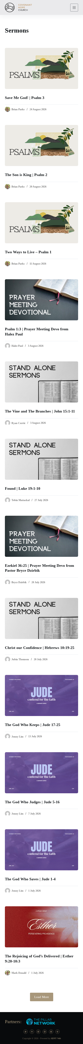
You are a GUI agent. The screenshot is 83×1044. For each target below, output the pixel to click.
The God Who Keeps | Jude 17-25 (32, 725)
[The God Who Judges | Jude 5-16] (41, 772)
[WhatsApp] (25, 1032)
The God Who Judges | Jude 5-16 (32, 802)
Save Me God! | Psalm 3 (24, 98)
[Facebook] (32, 1032)
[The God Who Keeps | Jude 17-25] (41, 695)
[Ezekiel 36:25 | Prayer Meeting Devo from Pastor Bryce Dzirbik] (41, 536)
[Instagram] (51, 1032)
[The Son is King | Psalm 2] (41, 145)
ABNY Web (56, 1038)
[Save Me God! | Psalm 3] (41, 68)
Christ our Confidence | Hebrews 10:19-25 (39, 648)
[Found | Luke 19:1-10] (41, 459)
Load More (41, 997)
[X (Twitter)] (38, 1032)
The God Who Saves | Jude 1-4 (30, 879)
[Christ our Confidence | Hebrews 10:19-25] (41, 618)
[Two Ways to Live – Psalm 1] (41, 222)
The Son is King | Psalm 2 (26, 175)
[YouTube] (45, 1032)
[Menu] (74, 7)
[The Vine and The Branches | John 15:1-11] (41, 381)
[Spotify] (57, 1032)
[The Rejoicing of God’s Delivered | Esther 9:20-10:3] (41, 926)
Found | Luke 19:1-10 (22, 488)
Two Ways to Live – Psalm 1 (28, 252)
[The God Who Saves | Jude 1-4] (41, 849)
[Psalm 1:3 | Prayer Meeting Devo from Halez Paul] (41, 299)
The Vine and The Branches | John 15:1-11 (40, 411)
